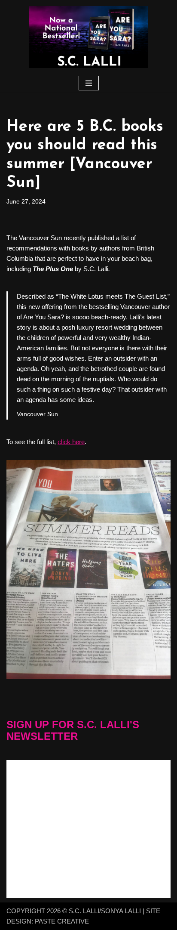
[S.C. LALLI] (88, 37)
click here (71, 441)
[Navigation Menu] (89, 83)
